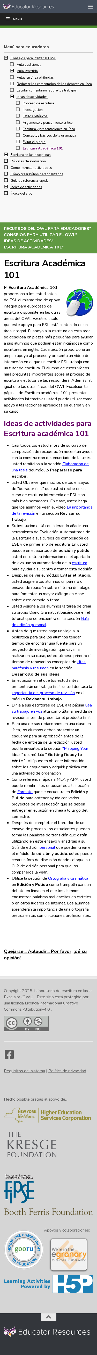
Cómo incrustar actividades (31, 167)
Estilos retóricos (35, 116)
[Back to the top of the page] (48, 1317)
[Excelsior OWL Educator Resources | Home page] (38, 6)
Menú (17, 19)
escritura (79, 563)
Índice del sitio (21, 193)
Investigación (33, 109)
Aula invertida (27, 71)
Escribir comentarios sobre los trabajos (47, 90)
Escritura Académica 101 (43, 148)
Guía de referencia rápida (30, 180)
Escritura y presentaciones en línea (49, 129)
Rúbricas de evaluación (28, 161)
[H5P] (48, 1292)
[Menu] (90, 6)
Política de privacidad (67, 1071)
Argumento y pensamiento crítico (48, 122)
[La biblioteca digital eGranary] (69, 1271)
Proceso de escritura (38, 103)
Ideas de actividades (32, 97)
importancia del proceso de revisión (43, 693)
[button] (7, 58)
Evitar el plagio (34, 142)
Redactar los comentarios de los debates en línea (54, 84)
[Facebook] (9, 1057)
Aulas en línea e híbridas (35, 77)
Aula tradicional (29, 64)
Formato (25, 792)
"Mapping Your (75, 748)
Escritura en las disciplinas (31, 155)
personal (47, 847)
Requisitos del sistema (24, 1071)
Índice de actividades (26, 187)
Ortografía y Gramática (68, 878)
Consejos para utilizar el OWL (33, 58)
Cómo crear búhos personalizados (37, 174)
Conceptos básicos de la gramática (49, 135)
